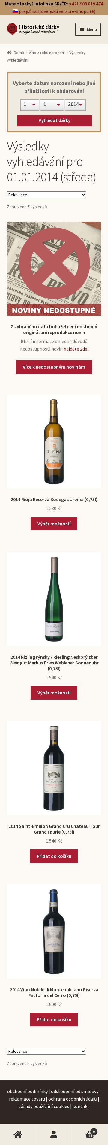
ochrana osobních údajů (72, 1099)
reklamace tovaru (27, 1099)
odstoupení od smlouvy (74, 1091)
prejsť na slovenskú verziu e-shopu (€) (56, 11)
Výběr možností (54, 524)
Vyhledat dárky (54, 120)
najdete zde (75, 349)
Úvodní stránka (18, 1135)
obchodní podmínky (27, 1091)
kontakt (81, 1106)
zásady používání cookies (44, 1106)
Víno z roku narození (47, 52)
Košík (83, 1129)
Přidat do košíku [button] (54, 856)
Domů (19, 52)
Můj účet (54, 1135)
